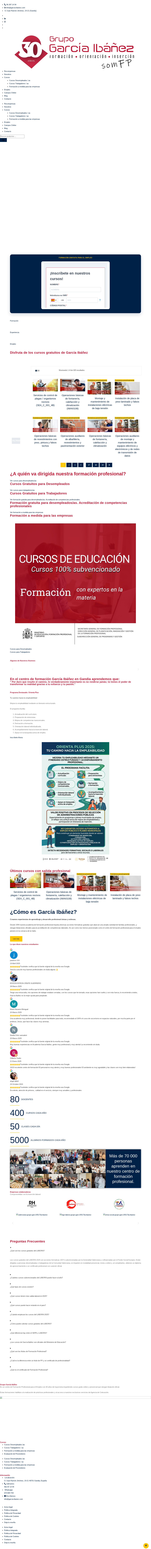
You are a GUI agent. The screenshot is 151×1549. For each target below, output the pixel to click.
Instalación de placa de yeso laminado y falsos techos (127, 401)
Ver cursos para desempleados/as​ (23, 481)
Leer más (16, 939)
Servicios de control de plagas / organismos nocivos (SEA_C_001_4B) (25, 895)
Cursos (7, 77)
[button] (12, 669)
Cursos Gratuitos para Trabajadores (38, 493)
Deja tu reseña (9, 1522)
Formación (14, 321)
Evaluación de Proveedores (14, 1454)
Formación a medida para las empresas (24, 87)
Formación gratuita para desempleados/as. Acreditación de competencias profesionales (68, 504)
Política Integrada (10, 1510)
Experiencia (14, 332)
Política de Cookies (11, 1516)
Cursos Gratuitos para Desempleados (40, 484)
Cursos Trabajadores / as (19, 83)
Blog (6, 96)
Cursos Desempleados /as (14, 1445)
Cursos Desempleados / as (19, 80)
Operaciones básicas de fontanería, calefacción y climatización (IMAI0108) (73, 402)
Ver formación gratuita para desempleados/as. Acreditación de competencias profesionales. (45, 500)
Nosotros (7, 74)
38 (96, 465)
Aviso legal (8, 1507)
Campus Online (10, 93)
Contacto (7, 99)
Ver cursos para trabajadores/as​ (22, 490)
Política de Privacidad (12, 1513)
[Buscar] (3, 140)
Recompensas (9, 71)
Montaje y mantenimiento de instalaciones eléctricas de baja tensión (92, 898)
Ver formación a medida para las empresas (26, 512)
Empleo (7, 90)
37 (89, 465)
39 (103, 465)
